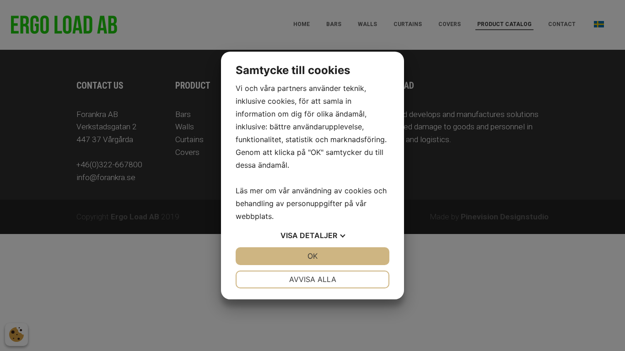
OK (312, 256)
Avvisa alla (312, 279)
